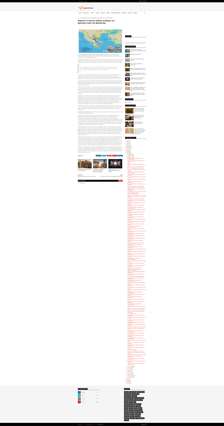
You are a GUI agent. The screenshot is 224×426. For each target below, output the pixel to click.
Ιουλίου (129, 368)
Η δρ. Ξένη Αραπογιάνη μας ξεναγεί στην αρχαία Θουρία (135, 338)
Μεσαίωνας (131, 410)
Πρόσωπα (132, 416)
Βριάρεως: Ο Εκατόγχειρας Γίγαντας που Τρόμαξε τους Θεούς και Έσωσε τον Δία (137, 69)
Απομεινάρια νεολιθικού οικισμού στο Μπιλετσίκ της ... (134, 247)
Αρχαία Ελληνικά (128, 102)
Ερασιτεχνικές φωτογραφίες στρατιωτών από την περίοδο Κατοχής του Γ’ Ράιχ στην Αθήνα (138, 74)
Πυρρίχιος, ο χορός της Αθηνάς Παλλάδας (135, 166)
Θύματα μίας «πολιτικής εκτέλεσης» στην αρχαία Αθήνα (135, 234)
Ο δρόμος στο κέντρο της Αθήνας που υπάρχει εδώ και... (136, 197)
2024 (127, 143)
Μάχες (126, 410)
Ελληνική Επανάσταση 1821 (129, 406)
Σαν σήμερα (138, 416)
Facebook (141, 42)
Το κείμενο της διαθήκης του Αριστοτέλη (135, 351)
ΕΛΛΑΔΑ (97, 12)
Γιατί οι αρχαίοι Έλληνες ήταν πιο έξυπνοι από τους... (136, 177)
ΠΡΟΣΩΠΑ (135, 12)
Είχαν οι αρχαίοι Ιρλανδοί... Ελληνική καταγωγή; (134, 297)
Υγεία (137, 418)
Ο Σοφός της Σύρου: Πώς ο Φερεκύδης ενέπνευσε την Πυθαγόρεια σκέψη (139, 116)
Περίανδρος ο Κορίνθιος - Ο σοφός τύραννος (136, 326)
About (86, 1)
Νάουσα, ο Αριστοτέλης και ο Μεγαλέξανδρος (136, 308)
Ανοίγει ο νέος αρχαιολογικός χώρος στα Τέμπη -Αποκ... (136, 261)
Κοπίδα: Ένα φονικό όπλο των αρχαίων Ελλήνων (135, 241)
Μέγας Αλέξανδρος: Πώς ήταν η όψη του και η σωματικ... (136, 361)
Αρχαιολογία (134, 395)
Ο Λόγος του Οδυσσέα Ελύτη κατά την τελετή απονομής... (136, 222)
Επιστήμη (131, 408)
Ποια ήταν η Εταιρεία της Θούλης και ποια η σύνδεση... (136, 295)
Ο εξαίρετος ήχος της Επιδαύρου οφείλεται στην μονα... (136, 290)
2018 (127, 151)
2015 (127, 380)
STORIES (126, 420)
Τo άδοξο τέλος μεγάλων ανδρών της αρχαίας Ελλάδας (136, 210)
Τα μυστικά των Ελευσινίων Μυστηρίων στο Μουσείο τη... (136, 254)
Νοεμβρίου (129, 155)
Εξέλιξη (126, 408)
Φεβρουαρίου (130, 375)
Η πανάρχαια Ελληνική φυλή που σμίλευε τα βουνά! (136, 213)
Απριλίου (129, 373)
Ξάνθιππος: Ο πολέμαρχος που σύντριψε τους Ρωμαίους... (136, 175)
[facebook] (140, 1)
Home (79, 1)
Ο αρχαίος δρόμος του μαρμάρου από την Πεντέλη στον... (135, 336)
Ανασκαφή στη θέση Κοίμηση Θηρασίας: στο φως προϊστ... (136, 239)
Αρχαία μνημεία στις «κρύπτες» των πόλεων (136, 242)
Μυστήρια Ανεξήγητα (138, 412)
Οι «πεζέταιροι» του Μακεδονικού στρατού (135, 198)
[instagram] (145, 1)
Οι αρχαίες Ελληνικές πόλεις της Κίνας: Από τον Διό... (136, 180)
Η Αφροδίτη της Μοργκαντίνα (135, 54)
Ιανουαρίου (129, 377)
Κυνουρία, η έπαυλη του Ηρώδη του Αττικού (136, 276)
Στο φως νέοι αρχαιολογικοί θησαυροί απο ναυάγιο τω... (135, 320)
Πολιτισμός (126, 416)
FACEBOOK (83, 392)
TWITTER (83, 395)
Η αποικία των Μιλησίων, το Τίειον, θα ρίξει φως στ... (135, 229)
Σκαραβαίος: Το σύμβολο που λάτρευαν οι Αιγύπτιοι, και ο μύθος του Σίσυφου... (138, 83)
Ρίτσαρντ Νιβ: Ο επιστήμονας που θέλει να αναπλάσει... (135, 215)
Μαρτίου (129, 374)
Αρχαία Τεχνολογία (140, 391)
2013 (127, 383)
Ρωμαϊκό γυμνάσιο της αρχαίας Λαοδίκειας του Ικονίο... (136, 288)
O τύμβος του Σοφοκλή (131, 349)
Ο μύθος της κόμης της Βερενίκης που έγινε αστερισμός (135, 312)
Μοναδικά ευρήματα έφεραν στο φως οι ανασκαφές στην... (135, 159)
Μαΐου (128, 371)
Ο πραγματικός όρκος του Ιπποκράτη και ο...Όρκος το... (135, 274)
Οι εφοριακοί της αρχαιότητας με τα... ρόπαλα (136, 195)
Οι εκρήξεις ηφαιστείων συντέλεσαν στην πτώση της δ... (135, 217)
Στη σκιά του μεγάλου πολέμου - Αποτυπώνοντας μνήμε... (133, 193)
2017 (127, 153)
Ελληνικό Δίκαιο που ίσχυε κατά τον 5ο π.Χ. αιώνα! (136, 348)
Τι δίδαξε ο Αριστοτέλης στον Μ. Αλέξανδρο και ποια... (136, 165)
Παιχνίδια (132, 414)
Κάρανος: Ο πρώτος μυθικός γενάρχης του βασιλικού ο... (135, 345)
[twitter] (142, 1)
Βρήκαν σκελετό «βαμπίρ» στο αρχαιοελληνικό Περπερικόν (136, 231)
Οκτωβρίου (129, 157)
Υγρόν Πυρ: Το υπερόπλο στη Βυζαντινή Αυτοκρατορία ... (135, 331)
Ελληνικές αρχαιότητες (129, 404)
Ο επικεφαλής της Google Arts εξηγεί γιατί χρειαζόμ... (135, 266)
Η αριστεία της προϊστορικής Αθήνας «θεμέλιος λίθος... (136, 252)
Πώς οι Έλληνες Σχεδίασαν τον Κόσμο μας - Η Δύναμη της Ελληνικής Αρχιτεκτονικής (98, 170)
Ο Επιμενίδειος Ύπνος (131, 313)
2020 (127, 149)
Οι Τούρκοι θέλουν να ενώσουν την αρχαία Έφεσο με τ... (135, 264)
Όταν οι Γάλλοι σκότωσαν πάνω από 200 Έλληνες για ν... (135, 334)
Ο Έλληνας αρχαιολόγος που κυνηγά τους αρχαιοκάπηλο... (135, 172)
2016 (127, 378)
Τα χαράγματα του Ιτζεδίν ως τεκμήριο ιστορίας (136, 354)
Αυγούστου (129, 367)
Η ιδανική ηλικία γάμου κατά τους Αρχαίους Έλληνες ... (135, 205)
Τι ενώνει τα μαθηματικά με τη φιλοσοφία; (135, 168)
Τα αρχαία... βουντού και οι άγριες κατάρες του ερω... (136, 307)
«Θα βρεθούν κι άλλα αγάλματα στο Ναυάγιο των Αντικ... (136, 285)
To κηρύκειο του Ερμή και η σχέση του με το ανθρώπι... (136, 184)
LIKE (97, 392)
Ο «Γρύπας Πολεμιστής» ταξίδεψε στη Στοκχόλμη (134, 245)
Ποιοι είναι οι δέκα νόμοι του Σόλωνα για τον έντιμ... (136, 300)
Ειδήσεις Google (128, 43)
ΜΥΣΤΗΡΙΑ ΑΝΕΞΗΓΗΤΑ (115, 12)
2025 (127, 142)
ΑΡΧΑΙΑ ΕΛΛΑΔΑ (85, 12)
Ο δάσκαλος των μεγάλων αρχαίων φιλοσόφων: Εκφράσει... (134, 270)
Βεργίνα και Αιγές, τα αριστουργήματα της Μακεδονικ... (135, 302)
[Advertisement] (135, 25)
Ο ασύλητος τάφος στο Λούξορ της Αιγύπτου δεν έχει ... (136, 353)
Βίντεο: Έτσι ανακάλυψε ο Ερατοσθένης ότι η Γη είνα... (136, 329)
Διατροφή (135, 400)
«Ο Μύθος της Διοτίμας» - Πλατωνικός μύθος (136, 309)
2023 (127, 144)
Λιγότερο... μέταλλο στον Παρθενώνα (134, 267)
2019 (127, 150)
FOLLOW (97, 395)
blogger (120, 180)
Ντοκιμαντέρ (127, 414)
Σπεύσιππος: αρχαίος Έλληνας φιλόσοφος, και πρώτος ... (136, 318)
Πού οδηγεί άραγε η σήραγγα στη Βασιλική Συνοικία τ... (135, 236)
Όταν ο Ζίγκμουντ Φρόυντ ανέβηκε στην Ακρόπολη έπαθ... (135, 208)
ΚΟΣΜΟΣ (108, 12)
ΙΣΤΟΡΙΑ (92, 12)
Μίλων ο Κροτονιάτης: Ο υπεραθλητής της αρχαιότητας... (135, 278)
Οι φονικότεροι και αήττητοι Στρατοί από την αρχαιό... (136, 203)
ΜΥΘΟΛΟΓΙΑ (102, 12)
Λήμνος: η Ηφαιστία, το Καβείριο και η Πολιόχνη (134, 357)
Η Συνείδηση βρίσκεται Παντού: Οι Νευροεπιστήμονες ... (134, 259)
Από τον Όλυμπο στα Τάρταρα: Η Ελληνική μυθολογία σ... (135, 316)
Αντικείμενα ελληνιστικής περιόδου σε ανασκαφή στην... (134, 304)
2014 (127, 381)
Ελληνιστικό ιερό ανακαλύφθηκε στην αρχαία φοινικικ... (136, 325)
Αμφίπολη (126, 391)
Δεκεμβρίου (129, 154)
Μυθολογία (131, 412)
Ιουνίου (129, 370)
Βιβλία (126, 400)
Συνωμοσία (127, 418)
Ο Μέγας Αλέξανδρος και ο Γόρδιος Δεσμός (135, 187)
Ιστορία (135, 408)
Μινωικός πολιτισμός (138, 410)
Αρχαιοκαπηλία (127, 395)
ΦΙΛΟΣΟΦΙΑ (130, 12)
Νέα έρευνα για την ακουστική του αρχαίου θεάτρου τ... (135, 224)
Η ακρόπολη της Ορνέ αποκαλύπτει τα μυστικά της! (136, 341)
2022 (127, 146)
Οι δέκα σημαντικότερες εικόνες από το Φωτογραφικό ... (135, 292)
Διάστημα (130, 400)
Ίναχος (128, 163)
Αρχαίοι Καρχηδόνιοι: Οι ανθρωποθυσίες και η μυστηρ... (136, 249)
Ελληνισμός (138, 406)
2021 (127, 147)
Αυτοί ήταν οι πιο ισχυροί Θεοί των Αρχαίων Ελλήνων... (136, 343)
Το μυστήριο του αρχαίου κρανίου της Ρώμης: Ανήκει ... (136, 170)
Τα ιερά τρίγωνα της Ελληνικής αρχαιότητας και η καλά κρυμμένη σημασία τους (138, 50)
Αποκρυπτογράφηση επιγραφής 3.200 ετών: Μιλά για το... (136, 272)
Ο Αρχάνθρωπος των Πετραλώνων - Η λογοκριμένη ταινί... (134, 281)
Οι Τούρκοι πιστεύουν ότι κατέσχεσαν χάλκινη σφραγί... (136, 220)
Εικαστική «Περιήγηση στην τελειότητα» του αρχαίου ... (136, 161)
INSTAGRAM (83, 398)
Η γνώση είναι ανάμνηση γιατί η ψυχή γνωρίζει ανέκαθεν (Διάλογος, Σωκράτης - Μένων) (137, 94)
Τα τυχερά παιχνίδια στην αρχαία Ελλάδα (135, 186)
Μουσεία (126, 412)
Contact (82, 1)
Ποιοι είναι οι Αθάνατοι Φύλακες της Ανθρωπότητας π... (134, 227)
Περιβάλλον (138, 414)
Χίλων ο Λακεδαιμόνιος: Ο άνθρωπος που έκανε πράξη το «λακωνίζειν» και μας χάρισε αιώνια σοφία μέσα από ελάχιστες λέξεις (138, 89)
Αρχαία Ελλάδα (83, 17)
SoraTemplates (84, 424)
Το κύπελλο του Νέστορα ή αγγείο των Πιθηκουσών (134, 182)
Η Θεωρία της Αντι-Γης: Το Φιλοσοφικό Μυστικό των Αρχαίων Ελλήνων (114, 170)
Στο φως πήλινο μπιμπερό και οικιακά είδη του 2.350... (136, 283)
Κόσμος (140, 408)
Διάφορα (140, 400)
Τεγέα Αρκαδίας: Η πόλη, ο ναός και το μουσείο (136, 191)
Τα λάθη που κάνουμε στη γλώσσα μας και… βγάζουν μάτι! (136, 364)
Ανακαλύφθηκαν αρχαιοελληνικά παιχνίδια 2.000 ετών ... (135, 323)
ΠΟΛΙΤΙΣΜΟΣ (123, 12)
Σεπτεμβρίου (130, 366)
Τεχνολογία (132, 418)
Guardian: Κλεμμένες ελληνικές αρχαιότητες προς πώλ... (136, 201)
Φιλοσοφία (142, 418)
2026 (127, 140)
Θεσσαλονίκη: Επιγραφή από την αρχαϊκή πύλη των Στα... (135, 359)
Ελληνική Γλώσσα (137, 404)
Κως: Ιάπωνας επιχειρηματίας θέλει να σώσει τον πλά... (136, 257)
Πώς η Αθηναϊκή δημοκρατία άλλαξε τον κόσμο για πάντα (84, 170)
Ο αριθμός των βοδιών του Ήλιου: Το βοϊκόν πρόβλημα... (136, 189)
